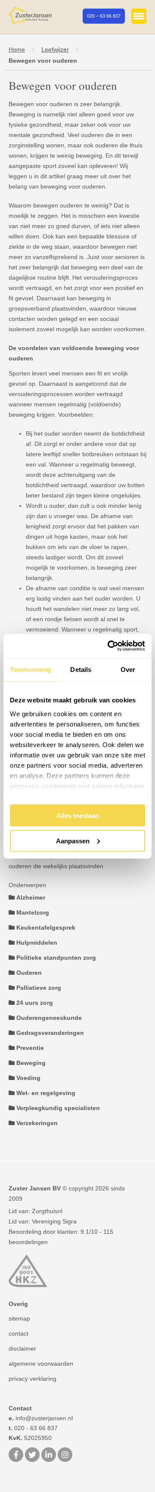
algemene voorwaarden (41, 1363)
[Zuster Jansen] (30, 15)
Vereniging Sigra (54, 1221)
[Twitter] (32, 1455)
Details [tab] (80, 669)
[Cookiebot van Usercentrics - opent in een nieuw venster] (109, 645)
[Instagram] (65, 1455)
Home (17, 49)
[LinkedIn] (48, 1455)
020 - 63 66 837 (33, 1428)
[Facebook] (16, 1455)
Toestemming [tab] (30, 669)
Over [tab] (128, 669)
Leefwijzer (55, 49)
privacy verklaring (32, 1378)
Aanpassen (73, 840)
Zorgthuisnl (47, 1211)
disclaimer (22, 1348)
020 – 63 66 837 (104, 15)
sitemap (19, 1318)
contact (18, 1333)
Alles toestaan (77, 815)
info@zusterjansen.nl (41, 1418)
